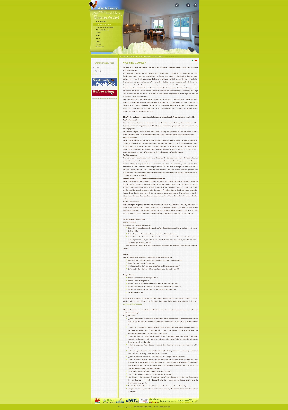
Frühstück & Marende (102, 30)
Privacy (120, 407)
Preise (98, 38)
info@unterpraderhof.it (171, 56)
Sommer (98, 33)
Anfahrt (98, 41)
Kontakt (98, 44)
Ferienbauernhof (101, 21)
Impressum (128, 407)
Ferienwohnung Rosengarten (105, 27)
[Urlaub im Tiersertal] (110, 7)
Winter (98, 35)
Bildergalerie (100, 47)
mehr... (94, 74)
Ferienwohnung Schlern (103, 24)
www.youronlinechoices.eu (132, 304)
